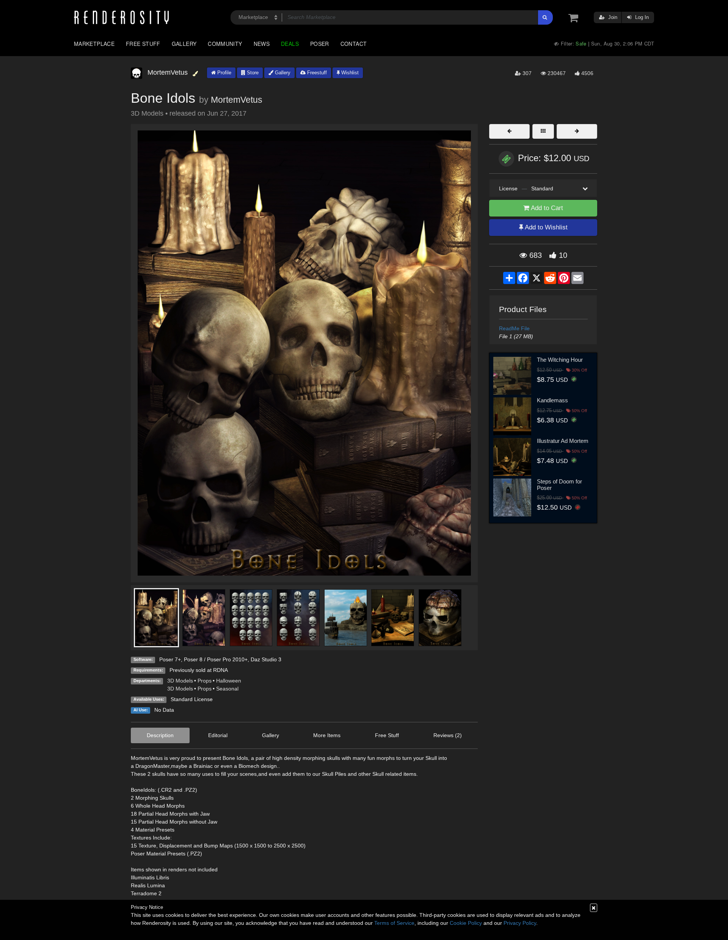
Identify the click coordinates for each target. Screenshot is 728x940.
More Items (326, 735)
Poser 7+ (170, 659)
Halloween (228, 681)
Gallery (184, 43)
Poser (319, 43)
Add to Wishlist (545, 227)
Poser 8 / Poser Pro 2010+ (216, 659)
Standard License (192, 699)
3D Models (180, 681)
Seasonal (227, 689)
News (262, 43)
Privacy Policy (520, 923)
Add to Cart (546, 208)
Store (252, 72)
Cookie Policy (466, 923)
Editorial (218, 735)
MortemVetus (236, 100)
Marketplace (94, 43)
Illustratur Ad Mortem (562, 441)
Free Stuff (143, 43)
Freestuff (316, 72)
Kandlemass (552, 400)
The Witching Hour (560, 359)
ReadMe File (514, 328)
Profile (223, 72)
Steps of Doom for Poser (559, 484)
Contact (353, 43)
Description (160, 735)
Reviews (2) (447, 735)
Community (225, 43)
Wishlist (349, 72)
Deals (290, 43)
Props (205, 681)
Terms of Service (394, 923)
